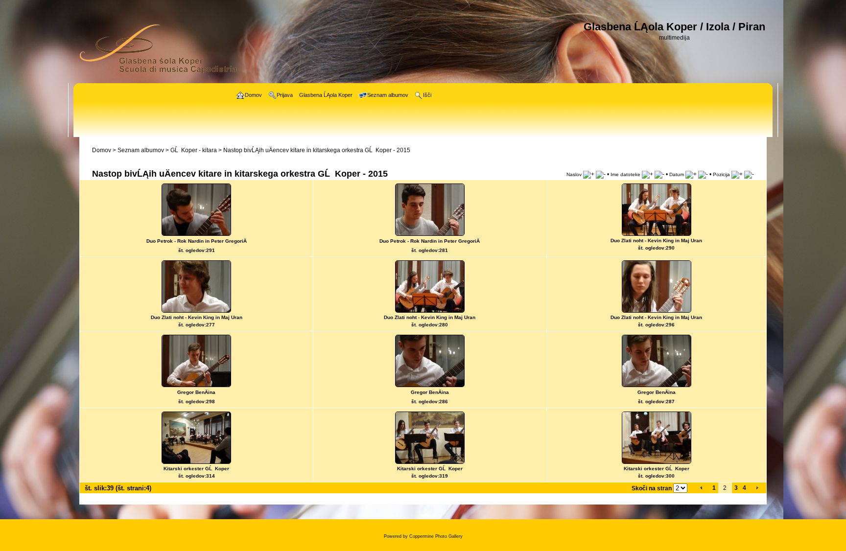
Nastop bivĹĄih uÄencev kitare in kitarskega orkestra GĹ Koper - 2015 (316, 150)
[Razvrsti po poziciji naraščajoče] (737, 174)
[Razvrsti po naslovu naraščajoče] (588, 174)
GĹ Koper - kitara (193, 150)
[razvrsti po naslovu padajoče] (601, 174)
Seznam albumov (141, 150)
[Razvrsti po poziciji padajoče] (749, 174)
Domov (101, 150)
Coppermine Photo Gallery (436, 536)
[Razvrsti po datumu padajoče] (703, 174)
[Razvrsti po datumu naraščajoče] (691, 174)
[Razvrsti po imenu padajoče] (659, 174)
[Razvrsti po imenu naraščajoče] (647, 174)
